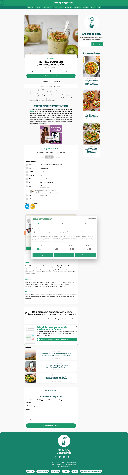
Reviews (38, 7)
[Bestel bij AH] (27, 206)
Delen (53, 71)
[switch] (56, 249)
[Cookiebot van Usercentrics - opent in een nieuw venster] (89, 219)
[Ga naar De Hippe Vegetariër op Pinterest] (64, 457)
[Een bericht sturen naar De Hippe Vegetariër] (72, 457)
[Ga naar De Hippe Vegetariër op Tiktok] (68, 457)
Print (69, 71)
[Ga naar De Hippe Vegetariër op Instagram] (60, 457)
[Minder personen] (46, 157)
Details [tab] (64, 223)
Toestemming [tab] (41, 223)
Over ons (30, 471)
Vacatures (55, 471)
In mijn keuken (59, 7)
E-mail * (28, 416)
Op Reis (93, 7)
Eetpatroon (68, 7)
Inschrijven (98, 44)
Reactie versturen (51, 425)
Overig (75, 471)
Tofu (99, 7)
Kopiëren (36, 71)
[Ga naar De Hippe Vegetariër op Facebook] (56, 457)
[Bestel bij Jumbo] (33, 206)
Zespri (32, 111)
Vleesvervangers (47, 7)
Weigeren (42, 255)
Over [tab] (86, 223)
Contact (66, 471)
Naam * (28, 409)
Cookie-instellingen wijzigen (91, 471)
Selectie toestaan (64, 255)
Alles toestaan (85, 255)
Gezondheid (77, 7)
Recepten (30, 7)
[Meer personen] (52, 157)
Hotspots (86, 7)
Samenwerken (43, 471)
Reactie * (28, 402)
